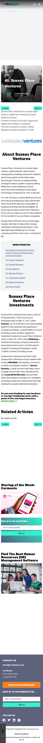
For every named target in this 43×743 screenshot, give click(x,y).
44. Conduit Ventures (14, 265)
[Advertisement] (21, 36)
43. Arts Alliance (12, 269)
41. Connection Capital (15, 278)
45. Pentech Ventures (15, 260)
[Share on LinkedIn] (3, 735)
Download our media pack (21, 684)
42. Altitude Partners (14, 273)
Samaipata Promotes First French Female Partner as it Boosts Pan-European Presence (20, 253)
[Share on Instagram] (3, 740)
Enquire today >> (9, 401)
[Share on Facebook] (3, 726)
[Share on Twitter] (3, 731)
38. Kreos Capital (13, 287)
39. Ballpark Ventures (15, 282)
